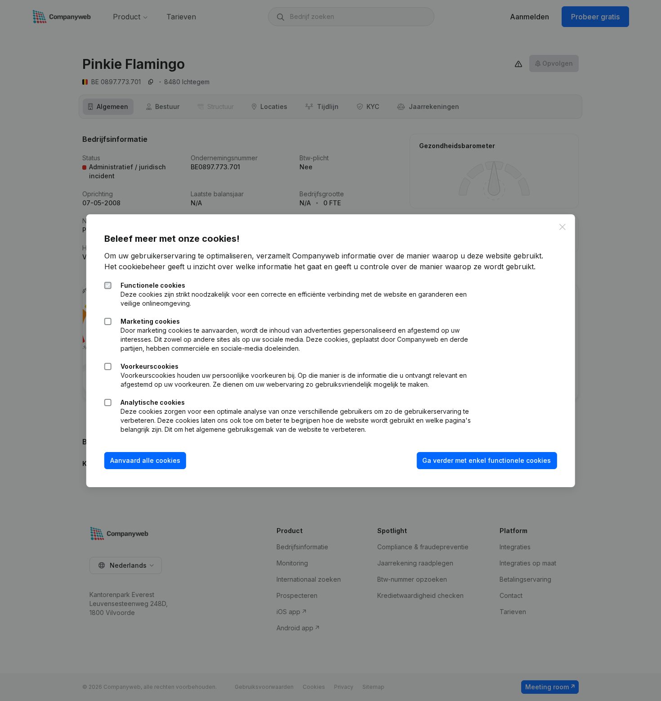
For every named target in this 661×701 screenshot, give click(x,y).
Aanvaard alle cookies (145, 460)
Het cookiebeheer (134, 266)
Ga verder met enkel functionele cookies (486, 460)
